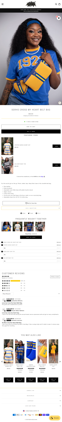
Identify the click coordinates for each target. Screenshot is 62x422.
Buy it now (31, 131)
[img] (10, 299)
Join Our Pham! (30, 405)
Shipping (25, 115)
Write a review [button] (55, 276)
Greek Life (30, 390)
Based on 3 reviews (7, 278)
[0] (59, 18)
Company (31, 400)
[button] (6, 281)
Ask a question (31, 208)
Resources (30, 395)
